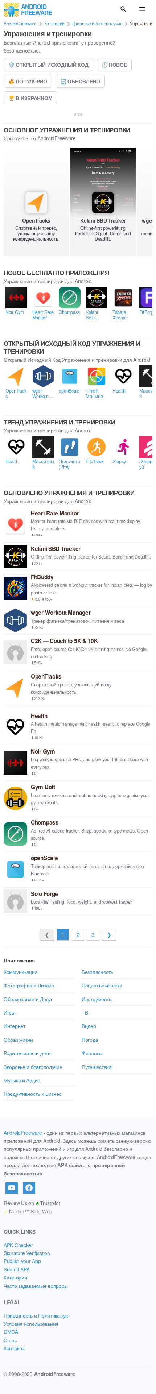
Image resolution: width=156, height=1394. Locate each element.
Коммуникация (21, 971)
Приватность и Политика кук (36, 1315)
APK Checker (18, 1245)
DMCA (11, 1331)
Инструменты (97, 999)
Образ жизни (18, 1039)
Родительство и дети (27, 1053)
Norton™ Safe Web (28, 1211)
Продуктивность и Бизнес (33, 1093)
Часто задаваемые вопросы (35, 1285)
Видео (89, 1025)
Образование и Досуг (28, 999)
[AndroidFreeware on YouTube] (11, 1188)
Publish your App (22, 1261)
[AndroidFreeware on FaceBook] (29, 1188)
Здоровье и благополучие (97, 23)
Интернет (14, 1025)
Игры (9, 1012)
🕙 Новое (114, 64)
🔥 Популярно (27, 81)
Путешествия (97, 1066)
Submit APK (17, 1269)
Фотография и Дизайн (29, 985)
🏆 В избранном (30, 97)
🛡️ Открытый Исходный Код (48, 64)
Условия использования (31, 1323)
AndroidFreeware (20, 23)
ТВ (85, 1012)
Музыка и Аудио (22, 1080)
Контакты (14, 1348)
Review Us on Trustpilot (32, 1203)
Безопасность (97, 971)
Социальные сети (102, 985)
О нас (10, 1340)
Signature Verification (27, 1253)
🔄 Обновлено (80, 81)
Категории (54, 23)
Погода (90, 1039)
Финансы (92, 1053)
